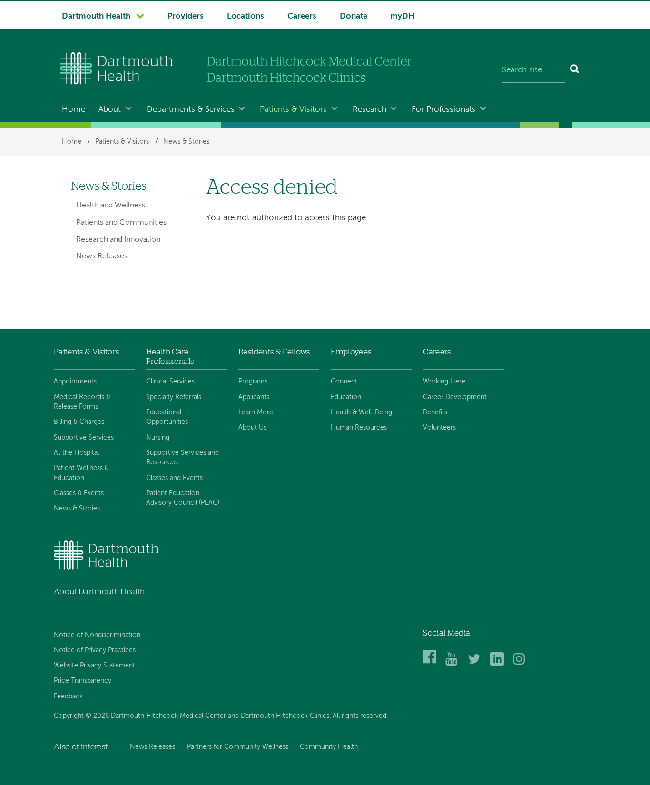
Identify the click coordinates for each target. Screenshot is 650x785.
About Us (252, 427)
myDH (402, 16)
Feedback (68, 696)
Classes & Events (79, 493)
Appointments (75, 381)
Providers (185, 16)
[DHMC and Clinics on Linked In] (498, 664)
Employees (351, 352)
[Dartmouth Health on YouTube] (453, 664)
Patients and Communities (121, 222)
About (109, 110)
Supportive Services (84, 437)
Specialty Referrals (173, 397)
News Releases (102, 256)
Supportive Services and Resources (182, 458)
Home (73, 110)
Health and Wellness (110, 205)
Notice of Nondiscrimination (97, 635)
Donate (353, 16)
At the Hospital (76, 453)
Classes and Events (174, 478)
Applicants (253, 397)
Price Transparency (82, 680)
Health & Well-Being (361, 412)
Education (346, 397)
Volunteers (439, 427)
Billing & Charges (79, 422)
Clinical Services (170, 381)
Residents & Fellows (274, 352)
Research (369, 110)
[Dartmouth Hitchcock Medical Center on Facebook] (431, 664)
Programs (252, 381)
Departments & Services (191, 110)
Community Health (329, 747)
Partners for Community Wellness (237, 747)
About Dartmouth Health (99, 592)
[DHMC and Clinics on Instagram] (521, 664)
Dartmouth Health (96, 16)
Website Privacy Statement (94, 665)
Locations (245, 16)
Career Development (455, 397)
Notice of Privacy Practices (95, 650)
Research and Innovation (118, 240)
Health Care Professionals (170, 356)
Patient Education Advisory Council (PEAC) (182, 498)
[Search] (575, 70)
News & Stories (186, 141)
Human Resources (359, 427)
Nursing (157, 437)
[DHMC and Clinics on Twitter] (476, 664)
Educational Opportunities (167, 417)
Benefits (435, 412)
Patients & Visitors (293, 110)
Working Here (444, 381)
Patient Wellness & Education (81, 473)
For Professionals (443, 110)
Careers (301, 16)
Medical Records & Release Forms (82, 402)
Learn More (255, 412)
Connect (344, 381)
